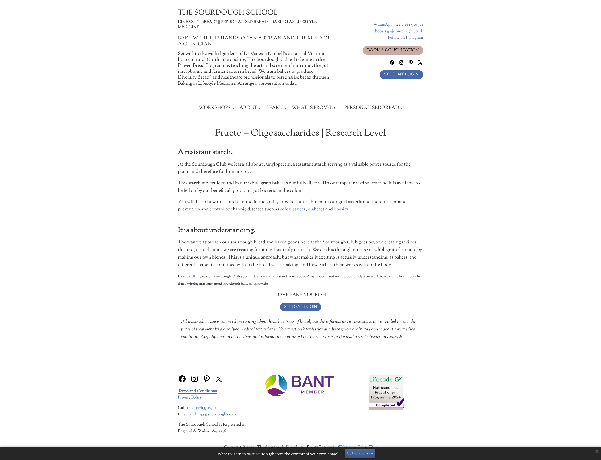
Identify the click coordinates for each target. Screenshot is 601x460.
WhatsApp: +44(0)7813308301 (398, 25)
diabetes (316, 209)
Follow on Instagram (405, 38)
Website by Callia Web (357, 447)
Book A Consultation (393, 50)
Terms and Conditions (197, 391)
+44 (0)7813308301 (201, 408)
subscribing (192, 276)
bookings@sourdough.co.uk (399, 31)
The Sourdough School (228, 13)
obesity (341, 209)
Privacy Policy (190, 397)
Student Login (401, 74)
